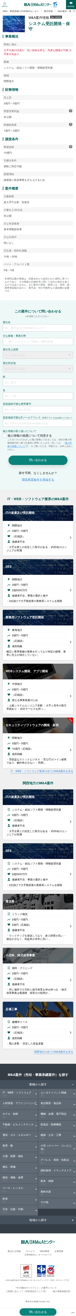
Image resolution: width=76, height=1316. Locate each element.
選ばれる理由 (14, 1251)
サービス (30, 1251)
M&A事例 (44, 1251)
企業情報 (58, 1251)
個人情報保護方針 (61, 1291)
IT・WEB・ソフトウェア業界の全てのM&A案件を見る (42, 771)
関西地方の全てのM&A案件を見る (53, 1051)
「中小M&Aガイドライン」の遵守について (35, 1287)
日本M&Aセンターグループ (38, 1254)
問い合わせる (38, 1312)
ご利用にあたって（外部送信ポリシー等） (27, 1291)
